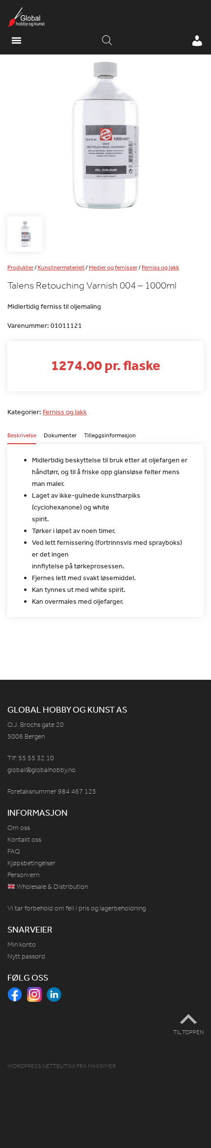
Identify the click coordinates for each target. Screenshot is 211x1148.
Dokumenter (60, 435)
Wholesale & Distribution (51, 886)
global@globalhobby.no (41, 770)
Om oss (18, 828)
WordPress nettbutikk (41, 1066)
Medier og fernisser (113, 267)
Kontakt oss (24, 839)
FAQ (13, 851)
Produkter (20, 267)
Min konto (21, 944)
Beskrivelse (21, 435)
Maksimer (102, 1066)
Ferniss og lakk (160, 267)
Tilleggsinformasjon (110, 435)
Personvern (23, 875)
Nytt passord (26, 956)
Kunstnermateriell (61, 267)
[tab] (21, 438)
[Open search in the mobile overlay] (107, 40)
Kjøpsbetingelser (31, 863)
